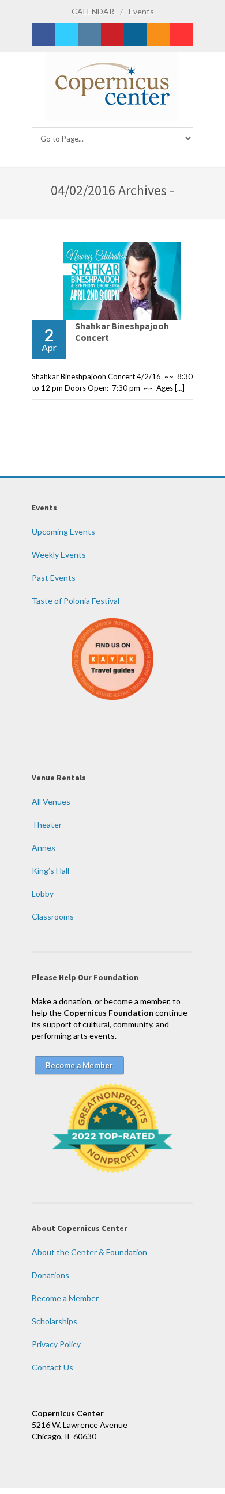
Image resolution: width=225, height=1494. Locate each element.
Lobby (43, 893)
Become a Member (65, 1298)
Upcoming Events (63, 531)
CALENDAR (93, 11)
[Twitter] (66, 34)
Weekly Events (59, 554)
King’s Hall (50, 870)
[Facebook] (43, 34)
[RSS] (158, 34)
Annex (43, 847)
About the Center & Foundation (89, 1252)
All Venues (51, 801)
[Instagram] (89, 34)
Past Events (54, 577)
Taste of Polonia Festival (75, 600)
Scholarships (54, 1321)
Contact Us (52, 1367)
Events (141, 11)
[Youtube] (181, 34)
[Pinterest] (112, 34)
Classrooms (53, 916)
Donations (50, 1275)
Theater (47, 824)
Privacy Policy (56, 1344)
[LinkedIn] (135, 34)
